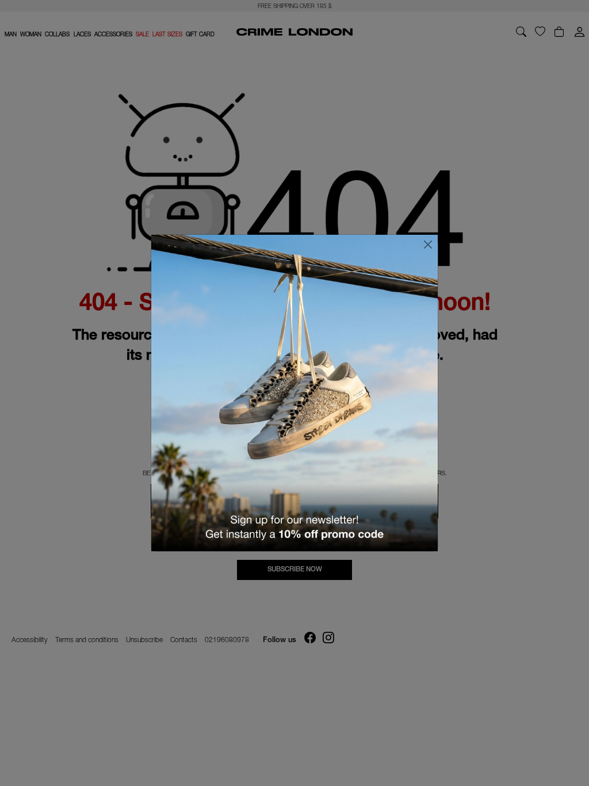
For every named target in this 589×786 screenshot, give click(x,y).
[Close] (428, 244)
